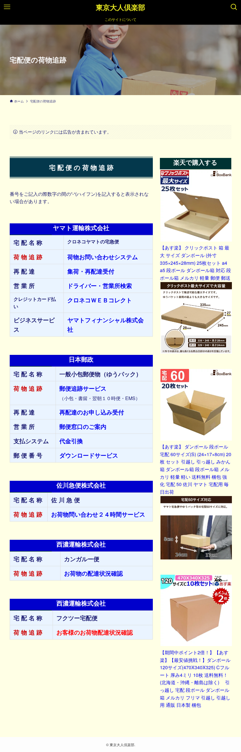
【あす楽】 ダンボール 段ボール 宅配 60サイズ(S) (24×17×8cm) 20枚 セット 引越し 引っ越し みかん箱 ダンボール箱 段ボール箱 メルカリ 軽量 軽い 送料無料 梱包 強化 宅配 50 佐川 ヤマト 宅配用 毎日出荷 (195, 469)
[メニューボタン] (7, 7)
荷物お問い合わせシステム (102, 256)
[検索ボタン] (234, 7)
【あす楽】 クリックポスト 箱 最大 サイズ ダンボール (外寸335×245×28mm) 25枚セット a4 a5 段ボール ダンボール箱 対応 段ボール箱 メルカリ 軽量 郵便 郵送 (195, 262)
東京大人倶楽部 (120, 7)
